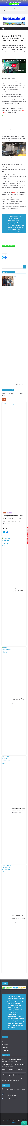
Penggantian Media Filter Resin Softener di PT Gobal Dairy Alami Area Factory (13, 518)
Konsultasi (5, 1047)
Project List (9, 512)
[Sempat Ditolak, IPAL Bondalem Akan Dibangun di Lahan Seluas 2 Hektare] (6, 810)
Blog (4, 512)
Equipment (5, 1044)
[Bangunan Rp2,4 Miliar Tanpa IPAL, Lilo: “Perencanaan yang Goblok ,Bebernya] (6, 919)
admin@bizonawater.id (11, 1098)
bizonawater (14, 523)
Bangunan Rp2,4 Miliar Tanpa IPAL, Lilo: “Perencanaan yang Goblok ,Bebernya (18, 918)
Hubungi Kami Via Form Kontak (27, 535)
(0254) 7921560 (9, 1094)
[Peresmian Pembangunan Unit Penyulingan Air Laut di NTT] (6, 700)
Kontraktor (6, 1050)
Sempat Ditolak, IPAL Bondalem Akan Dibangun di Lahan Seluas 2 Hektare (18, 808)
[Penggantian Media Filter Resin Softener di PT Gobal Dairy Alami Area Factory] (14, 456)
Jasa (3, 1041)
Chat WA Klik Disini (14, 4)
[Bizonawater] (3, 28)
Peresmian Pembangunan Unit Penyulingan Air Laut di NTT (18, 699)
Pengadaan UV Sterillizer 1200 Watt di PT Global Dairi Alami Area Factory (18, 590)
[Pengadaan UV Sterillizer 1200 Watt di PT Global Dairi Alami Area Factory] (6, 591)
